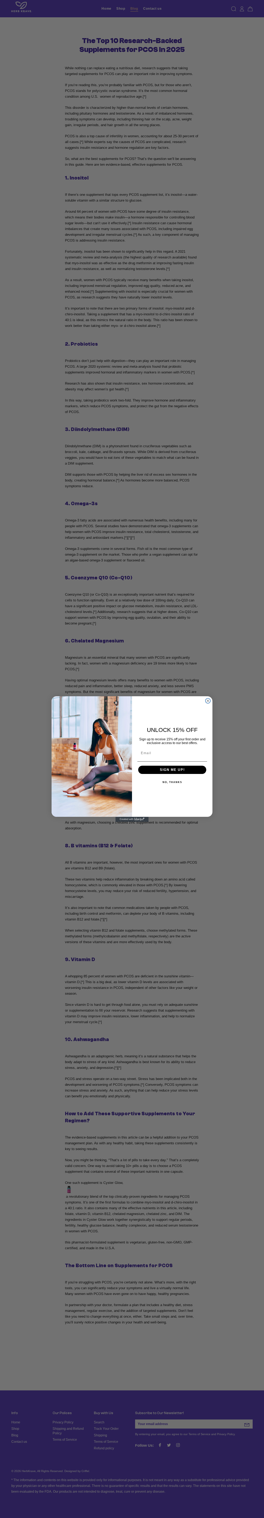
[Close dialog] (207, 700)
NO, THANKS (172, 782)
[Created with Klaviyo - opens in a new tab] (132, 819)
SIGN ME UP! (172, 769)
